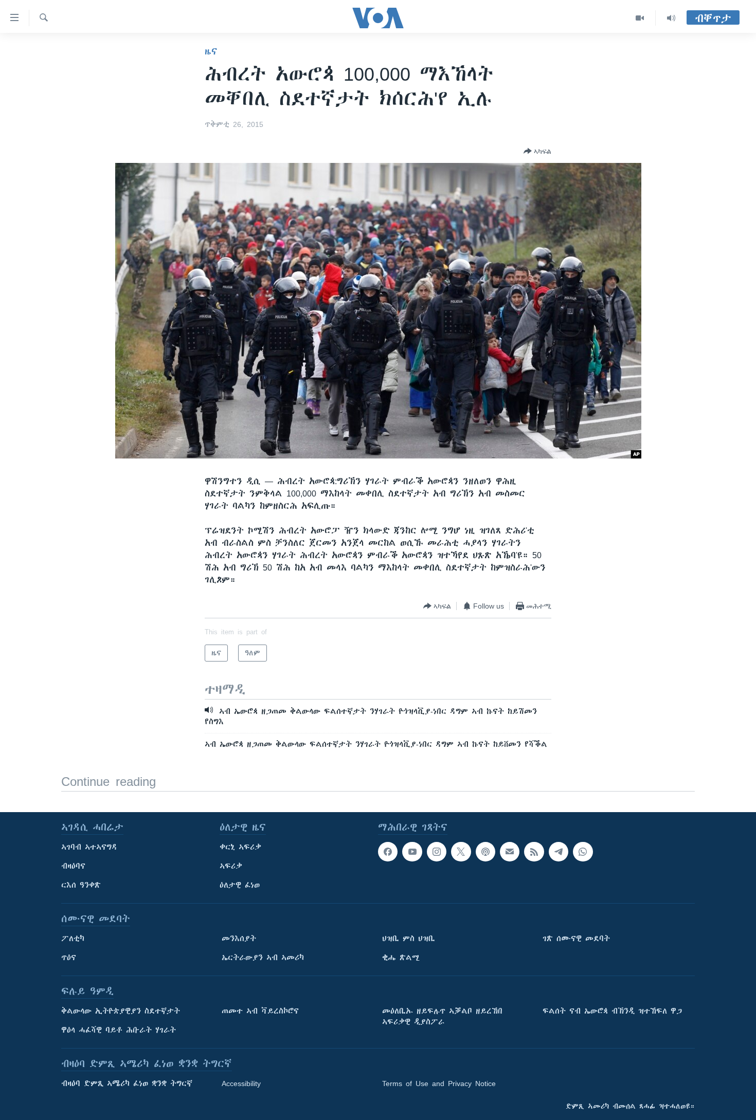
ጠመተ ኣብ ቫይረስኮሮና (260, 1011)
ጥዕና (68, 957)
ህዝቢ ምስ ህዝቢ (408, 938)
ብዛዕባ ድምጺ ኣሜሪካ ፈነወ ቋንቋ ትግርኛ (126, 1083)
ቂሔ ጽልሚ (401, 957)
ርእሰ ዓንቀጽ (81, 885)
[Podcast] (485, 851)
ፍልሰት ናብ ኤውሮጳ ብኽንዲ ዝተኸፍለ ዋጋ (612, 1011)
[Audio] (671, 18)
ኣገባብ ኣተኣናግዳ (89, 847)
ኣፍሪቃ (231, 866)
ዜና (211, 51)
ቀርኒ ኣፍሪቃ (240, 847)
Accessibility (241, 1083)
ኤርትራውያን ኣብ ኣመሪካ (263, 957)
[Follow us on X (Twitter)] (461, 851)
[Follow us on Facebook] (388, 851)
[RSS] (534, 851)
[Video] (640, 18)
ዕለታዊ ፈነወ (240, 885)
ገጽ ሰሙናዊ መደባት (576, 938)
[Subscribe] (509, 851)
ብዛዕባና (73, 866)
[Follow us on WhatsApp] (582, 851)
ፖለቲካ (72, 938)
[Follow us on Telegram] (558, 851)
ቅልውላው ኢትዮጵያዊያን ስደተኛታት (120, 1011)
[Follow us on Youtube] (412, 851)
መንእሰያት (239, 938)
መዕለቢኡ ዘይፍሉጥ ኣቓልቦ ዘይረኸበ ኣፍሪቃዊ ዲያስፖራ (442, 1016)
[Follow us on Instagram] (436, 851)
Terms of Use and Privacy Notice (439, 1083)
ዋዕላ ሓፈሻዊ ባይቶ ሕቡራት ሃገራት (118, 1030)
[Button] (537, 151)
